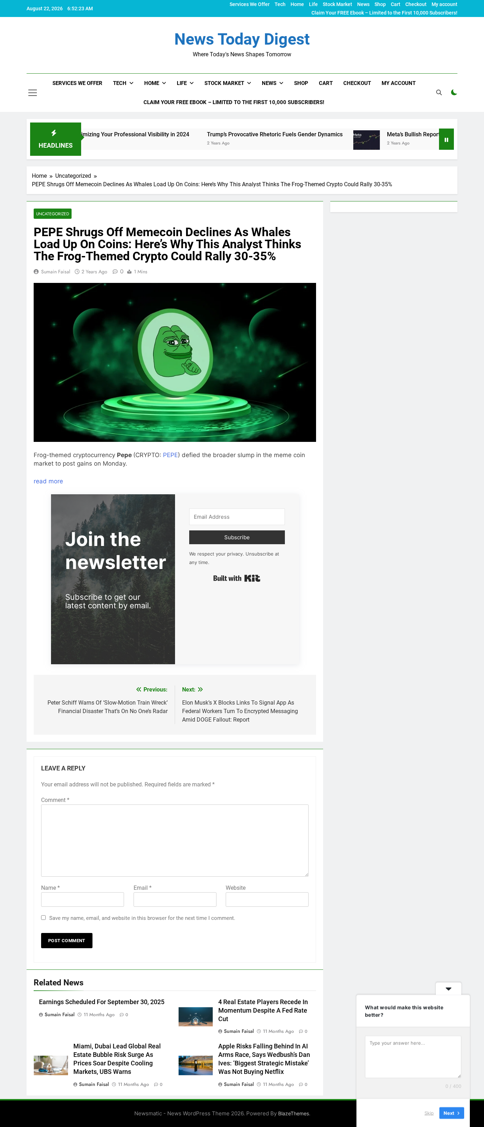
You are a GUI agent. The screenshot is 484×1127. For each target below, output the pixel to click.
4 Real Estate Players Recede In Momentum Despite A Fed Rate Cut (263, 1010)
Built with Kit (236, 578)
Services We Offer (250, 4)
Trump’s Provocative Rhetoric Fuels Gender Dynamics (232, 134)
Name (50, 887)
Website (236, 887)
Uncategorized (52, 214)
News (363, 4)
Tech (280, 4)
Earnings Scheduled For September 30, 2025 (101, 1002)
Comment (55, 800)
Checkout (416, 4)
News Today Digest (242, 39)
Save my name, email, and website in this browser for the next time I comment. (142, 918)
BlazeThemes (293, 1113)
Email (143, 887)
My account (444, 4)
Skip (429, 1112)
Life (313, 4)
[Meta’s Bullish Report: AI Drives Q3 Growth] (324, 143)
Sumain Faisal (55, 271)
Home (297, 4)
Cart (395, 4)
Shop (380, 4)
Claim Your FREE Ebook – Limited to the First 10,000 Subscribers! (384, 13)
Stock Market (337, 4)
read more (48, 481)
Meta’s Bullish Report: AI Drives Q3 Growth (398, 134)
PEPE (170, 455)
